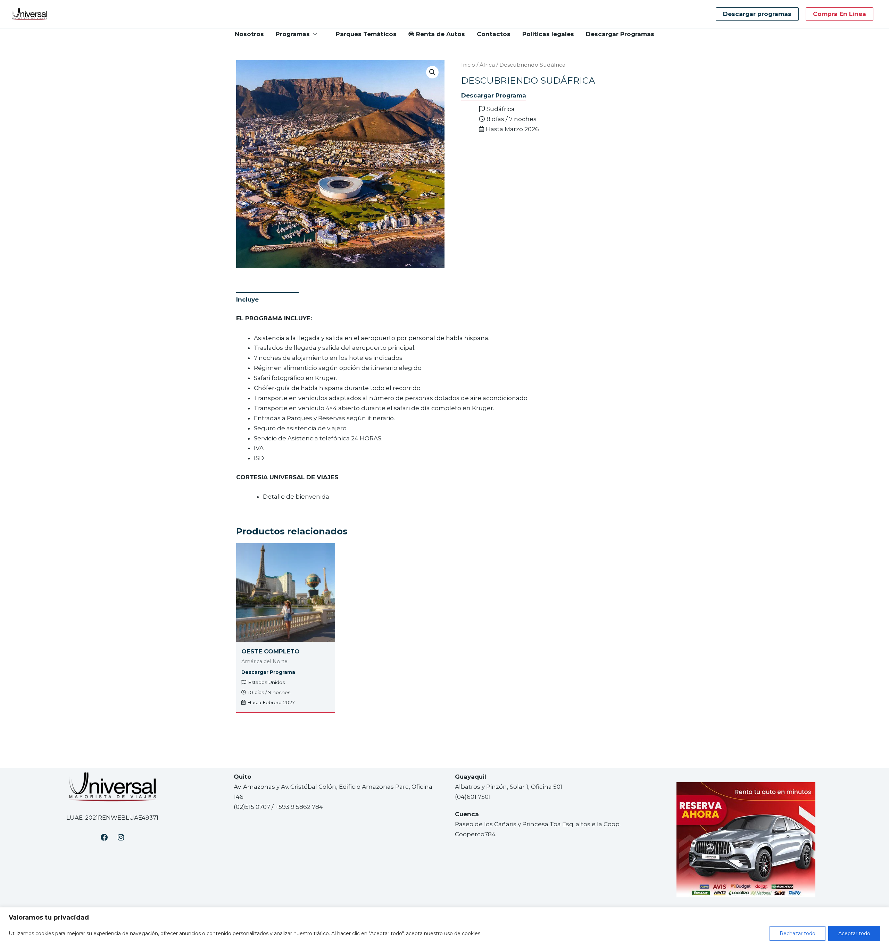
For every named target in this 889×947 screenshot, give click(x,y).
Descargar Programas (620, 34)
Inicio (468, 64)
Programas (293, 34)
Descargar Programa (493, 95)
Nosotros (249, 34)
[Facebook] (104, 837)
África (487, 64)
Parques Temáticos (366, 34)
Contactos (493, 34)
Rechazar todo (797, 933)
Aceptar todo (854, 933)
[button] (757, 14)
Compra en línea (839, 13)
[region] (444, 927)
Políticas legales (548, 34)
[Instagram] (121, 837)
